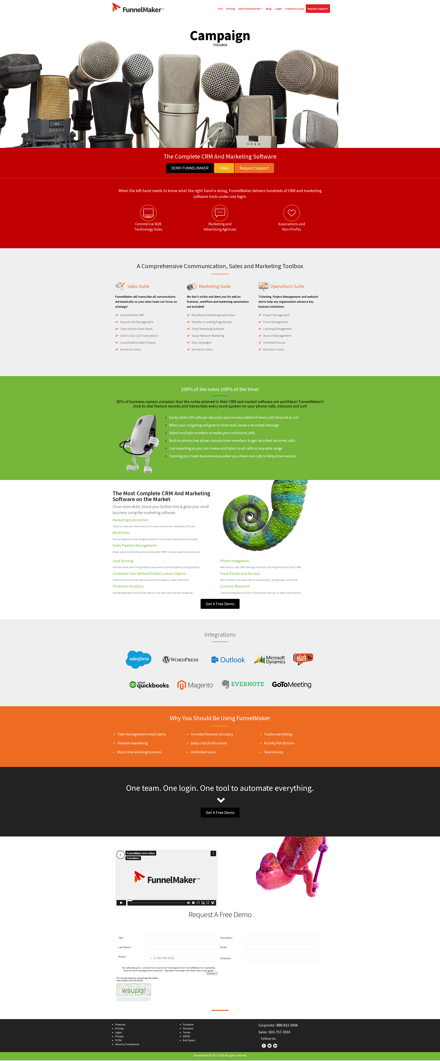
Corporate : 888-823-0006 (278, 1025)
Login (278, 8)
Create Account (294, 8)
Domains (188, 1028)
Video (224, 168)
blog (268, 8)
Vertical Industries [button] (249, 8)
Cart (220, 8)
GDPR (186, 1036)
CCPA (118, 1040)
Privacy (119, 1036)
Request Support (317, 8)
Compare (188, 1024)
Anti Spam (189, 1040)
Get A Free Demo (220, 603)
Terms (186, 1032)
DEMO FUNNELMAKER (189, 168)
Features (120, 1024)
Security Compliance (127, 1044)
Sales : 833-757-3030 (274, 1032)
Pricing (230, 8)
